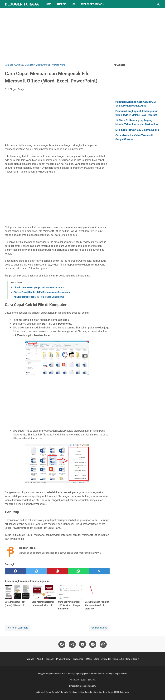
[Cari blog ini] (158, 4)
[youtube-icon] (82, 644)
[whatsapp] (78, 571)
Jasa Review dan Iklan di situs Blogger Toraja (116, 659)
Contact (50, 659)
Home (48, 4)
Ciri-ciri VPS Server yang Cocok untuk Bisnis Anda (39, 287)
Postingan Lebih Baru (17, 627)
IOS (74, 4)
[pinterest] (57, 571)
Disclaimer (78, 659)
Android (61, 4)
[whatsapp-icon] (103, 644)
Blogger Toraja (22, 4)
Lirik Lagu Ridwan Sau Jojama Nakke (137, 129)
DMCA (89, 659)
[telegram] (99, 571)
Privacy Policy (63, 659)
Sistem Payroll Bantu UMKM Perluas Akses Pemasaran (42, 292)
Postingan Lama (99, 627)
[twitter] (36, 571)
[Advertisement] (82, 35)
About (40, 659)
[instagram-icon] (72, 644)
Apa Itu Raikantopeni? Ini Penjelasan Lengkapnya (39, 297)
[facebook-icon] (61, 644)
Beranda (30, 659)
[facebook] (15, 571)
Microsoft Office (91, 4)
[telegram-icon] (92, 644)
